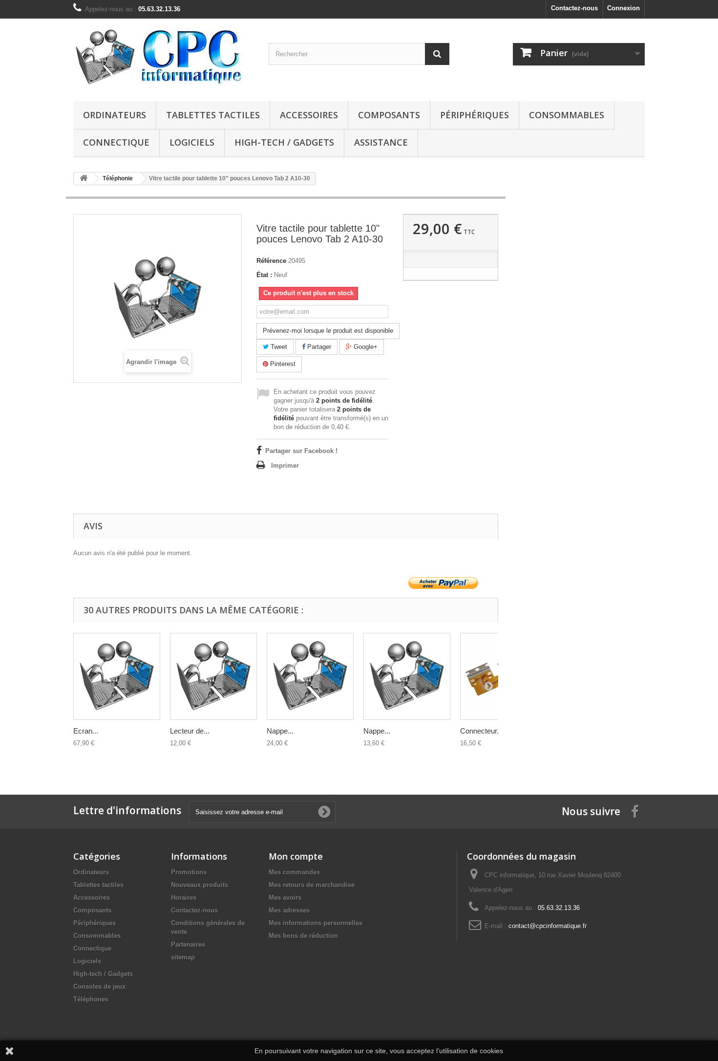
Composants (389, 115)
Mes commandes (294, 872)
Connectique (116, 142)
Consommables (566, 115)
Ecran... (85, 731)
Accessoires (309, 115)
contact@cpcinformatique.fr (547, 926)
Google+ (365, 346)
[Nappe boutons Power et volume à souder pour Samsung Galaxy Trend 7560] (406, 676)
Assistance (381, 142)
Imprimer (285, 465)
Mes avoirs (285, 897)
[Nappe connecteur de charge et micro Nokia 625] (310, 676)
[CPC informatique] (163, 57)
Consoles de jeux (99, 986)
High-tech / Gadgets (284, 142)
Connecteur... (481, 731)
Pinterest (282, 364)
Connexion (623, 8)
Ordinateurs (114, 115)
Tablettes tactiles (213, 115)
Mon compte (296, 856)
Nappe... (280, 731)
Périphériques (474, 115)
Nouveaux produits (199, 884)
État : (264, 275)
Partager (318, 346)
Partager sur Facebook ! (301, 451)
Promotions (189, 872)
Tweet (278, 346)
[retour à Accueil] (83, 179)
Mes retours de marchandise (312, 884)
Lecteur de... (190, 731)
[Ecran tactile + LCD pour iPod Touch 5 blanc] (116, 676)
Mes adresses (289, 910)
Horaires (183, 897)
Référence (271, 260)
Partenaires (188, 944)
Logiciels (191, 142)
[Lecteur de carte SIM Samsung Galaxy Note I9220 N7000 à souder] (213, 676)
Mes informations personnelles (315, 923)
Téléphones (90, 999)
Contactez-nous (574, 8)
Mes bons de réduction (303, 935)
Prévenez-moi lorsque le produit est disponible (328, 330)
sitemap (183, 957)
